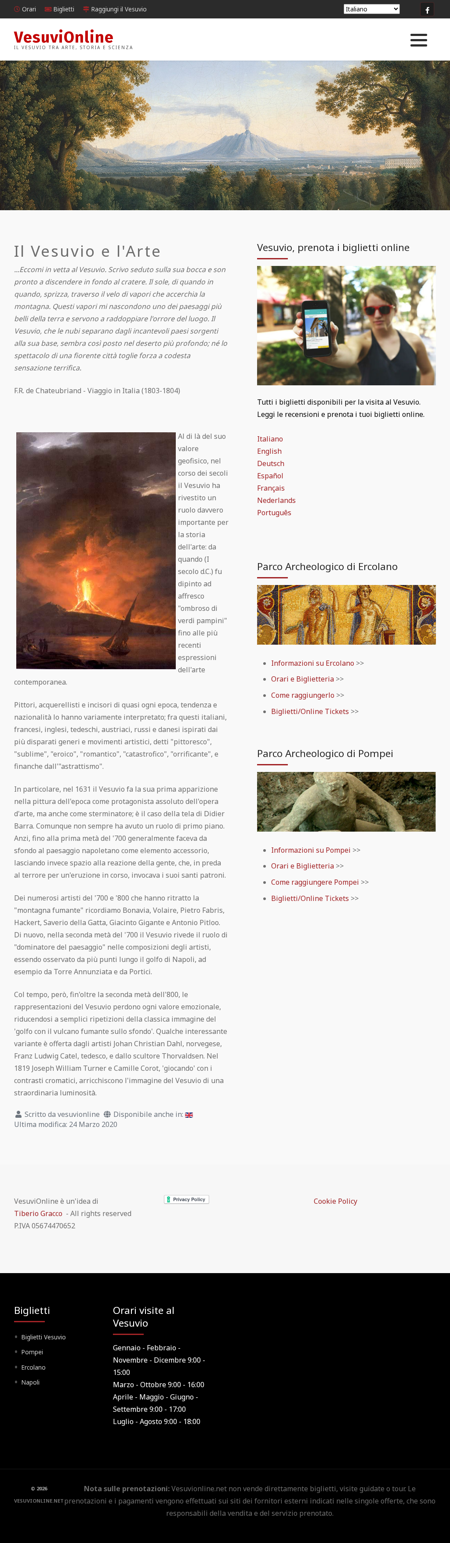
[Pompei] (346, 801)
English (269, 451)
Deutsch (270, 463)
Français (271, 488)
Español (270, 476)
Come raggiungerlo (303, 695)
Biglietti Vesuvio (43, 1337)
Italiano (270, 439)
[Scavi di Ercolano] (346, 614)
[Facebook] (427, 9)
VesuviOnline (64, 37)
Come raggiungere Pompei (316, 882)
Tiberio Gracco (38, 1213)
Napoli (30, 1382)
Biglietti (63, 9)
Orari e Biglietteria (302, 679)
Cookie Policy (335, 1201)
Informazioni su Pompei (311, 850)
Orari (29, 9)
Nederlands (276, 500)
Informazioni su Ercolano (312, 663)
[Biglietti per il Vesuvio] (346, 325)
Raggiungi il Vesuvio (119, 9)
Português (274, 512)
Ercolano (33, 1367)
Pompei (32, 1352)
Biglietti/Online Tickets (310, 711)
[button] (418, 40)
